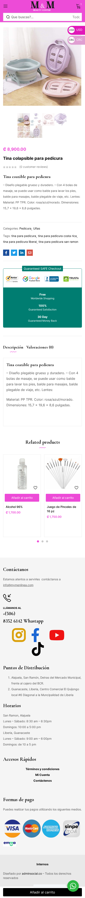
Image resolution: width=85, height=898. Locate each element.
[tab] (14, 350)
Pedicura (25, 228)
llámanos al (12, 607)
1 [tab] (38, 541)
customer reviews (33, 166)
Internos (42, 864)
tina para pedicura (23, 236)
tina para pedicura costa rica (57, 236)
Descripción (13, 347)
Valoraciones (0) (39, 347)
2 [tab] (42, 541)
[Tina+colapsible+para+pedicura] (14, 253)
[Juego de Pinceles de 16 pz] (63, 473)
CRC (75, 39)
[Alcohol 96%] (22, 473)
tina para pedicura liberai (20, 241)
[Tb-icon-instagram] (19, 635)
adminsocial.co (32, 873)
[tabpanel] (21, 495)
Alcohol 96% (14, 507)
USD (75, 29)
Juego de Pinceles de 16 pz (61, 509)
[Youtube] (57, 635)
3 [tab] (47, 541)
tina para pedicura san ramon (58, 241)
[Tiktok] (38, 649)
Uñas (36, 228)
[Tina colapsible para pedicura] (6, 253)
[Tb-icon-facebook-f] (38, 635)
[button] (42, 268)
